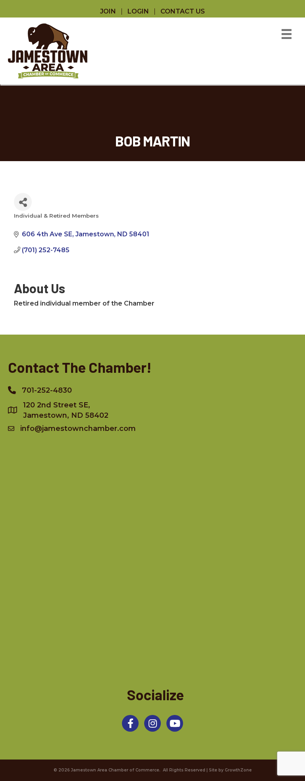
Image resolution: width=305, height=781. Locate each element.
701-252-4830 (47, 390)
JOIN (108, 11)
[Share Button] (23, 202)
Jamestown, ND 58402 (65, 410)
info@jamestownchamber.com (78, 428)
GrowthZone (238, 770)
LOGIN (138, 11)
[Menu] (286, 34)
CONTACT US (182, 11)
